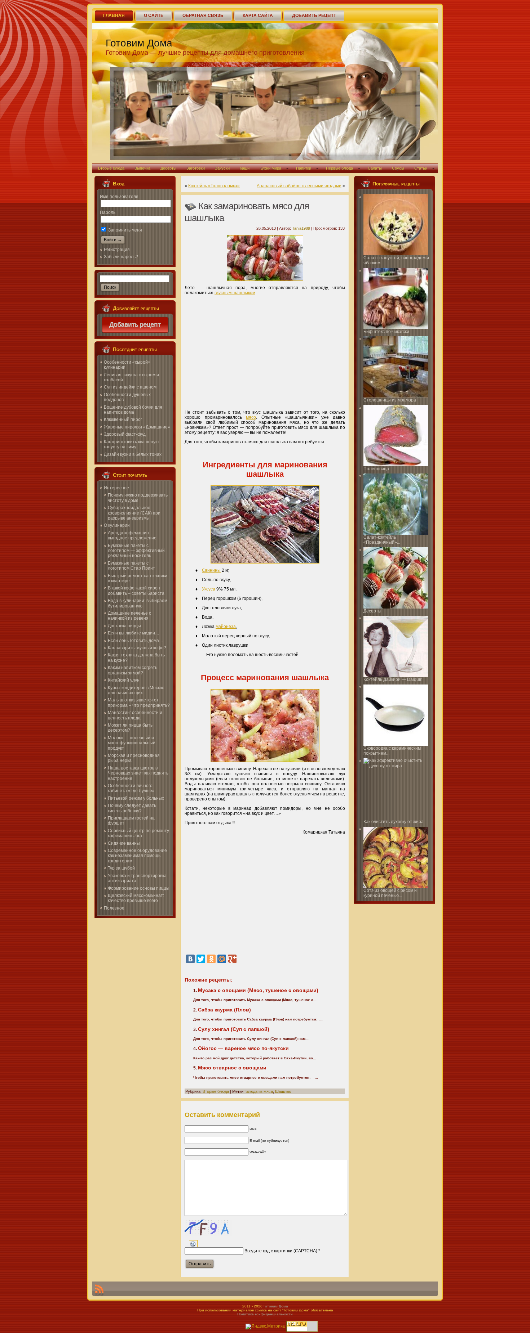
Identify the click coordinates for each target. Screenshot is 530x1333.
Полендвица (376, 468)
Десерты (168, 168)
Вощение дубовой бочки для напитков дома (133, 410)
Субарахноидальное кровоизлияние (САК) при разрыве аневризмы (134, 513)
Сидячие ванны (124, 843)
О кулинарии (117, 525)
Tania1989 (301, 228)
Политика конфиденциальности (265, 1314)
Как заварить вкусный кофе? (137, 647)
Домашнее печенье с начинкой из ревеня (129, 616)
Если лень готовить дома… (135, 640)
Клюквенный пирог (123, 419)
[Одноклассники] (211, 959)
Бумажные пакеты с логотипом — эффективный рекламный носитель (136, 550)
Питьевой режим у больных (136, 798)
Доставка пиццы (124, 625)
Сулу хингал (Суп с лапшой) (233, 1029)
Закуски (222, 168)
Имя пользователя (119, 196)
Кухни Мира (270, 168)
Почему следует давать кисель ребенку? (132, 808)
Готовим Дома (139, 43)
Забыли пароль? (121, 256)
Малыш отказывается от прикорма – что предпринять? (139, 702)
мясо (251, 417)
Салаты (375, 168)
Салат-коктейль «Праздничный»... (381, 540)
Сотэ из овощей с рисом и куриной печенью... (390, 893)
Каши (244, 168)
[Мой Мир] (221, 959)
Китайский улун (124, 680)
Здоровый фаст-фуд (125, 434)
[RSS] (99, 1290)
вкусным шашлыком (235, 292)
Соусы (398, 168)
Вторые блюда (111, 168)
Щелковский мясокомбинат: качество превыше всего (136, 898)
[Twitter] (200, 959)
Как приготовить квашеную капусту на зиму (131, 444)
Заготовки (195, 168)
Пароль (107, 212)
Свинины (211, 570)
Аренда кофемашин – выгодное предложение (132, 535)
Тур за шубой (121, 868)
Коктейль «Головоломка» (214, 185)
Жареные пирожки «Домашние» (137, 427)
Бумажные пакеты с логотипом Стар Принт (131, 566)
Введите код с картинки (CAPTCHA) (280, 1250)
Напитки (303, 168)
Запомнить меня (124, 230)
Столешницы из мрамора (389, 400)
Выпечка (142, 168)
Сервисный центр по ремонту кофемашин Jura (138, 833)
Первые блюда (339, 168)
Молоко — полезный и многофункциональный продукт (131, 743)
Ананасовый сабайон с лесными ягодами (299, 185)
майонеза (226, 626)
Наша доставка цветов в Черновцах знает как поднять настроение (138, 773)
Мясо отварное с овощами (232, 1068)
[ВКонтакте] (190, 959)
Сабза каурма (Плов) (224, 1010)
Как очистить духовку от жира (393, 821)
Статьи (420, 168)
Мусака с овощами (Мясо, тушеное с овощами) (258, 990)
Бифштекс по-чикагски (386, 331)
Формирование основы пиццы (138, 888)
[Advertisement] (265, 350)
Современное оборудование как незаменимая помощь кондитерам (137, 855)
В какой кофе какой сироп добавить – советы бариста (136, 590)
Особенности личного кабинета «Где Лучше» (131, 788)
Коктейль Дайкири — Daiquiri (393, 679)
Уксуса (208, 589)
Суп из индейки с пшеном (130, 387)
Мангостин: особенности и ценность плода (135, 715)
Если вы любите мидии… (133, 633)
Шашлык (283, 1091)
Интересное (116, 487)
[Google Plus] (232, 959)
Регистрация (117, 249)
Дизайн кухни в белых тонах (133, 454)
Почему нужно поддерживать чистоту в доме (138, 498)
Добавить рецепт (135, 324)
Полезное (114, 908)
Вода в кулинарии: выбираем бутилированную (137, 603)
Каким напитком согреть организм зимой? (132, 670)
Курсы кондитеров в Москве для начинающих (136, 690)
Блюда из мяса (259, 1091)
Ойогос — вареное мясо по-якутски (243, 1048)
